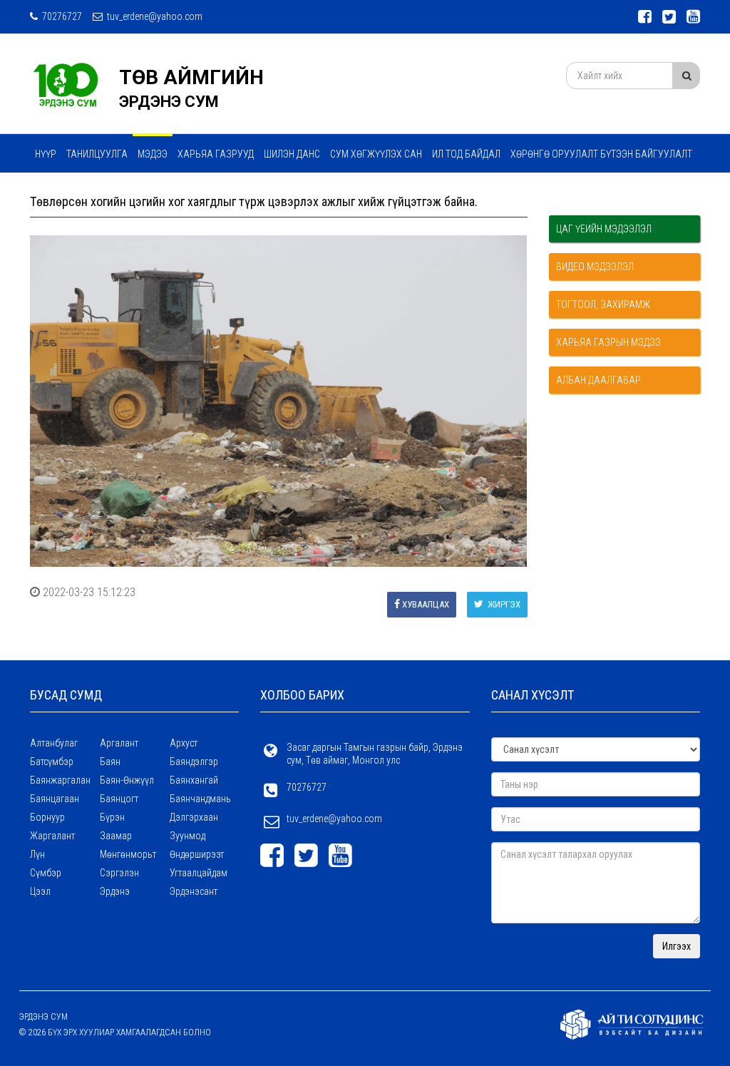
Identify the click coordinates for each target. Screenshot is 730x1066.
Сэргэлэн (119, 872)
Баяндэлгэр (194, 761)
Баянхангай (194, 780)
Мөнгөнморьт (128, 854)
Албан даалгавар (598, 380)
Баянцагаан (54, 798)
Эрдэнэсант (193, 891)
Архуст (183, 743)
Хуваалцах (425, 604)
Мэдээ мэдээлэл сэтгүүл (94, 192)
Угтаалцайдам (198, 872)
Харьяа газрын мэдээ (608, 342)
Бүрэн (112, 817)
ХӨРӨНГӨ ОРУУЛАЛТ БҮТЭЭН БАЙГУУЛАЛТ (601, 154)
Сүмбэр (45, 872)
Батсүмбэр (51, 761)
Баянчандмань (200, 798)
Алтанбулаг (54, 743)
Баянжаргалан (60, 780)
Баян (110, 761)
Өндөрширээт (197, 854)
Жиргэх (502, 604)
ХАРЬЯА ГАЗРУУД (216, 154)
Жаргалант (52, 835)
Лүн (37, 854)
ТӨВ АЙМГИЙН (191, 77)
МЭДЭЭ (153, 154)
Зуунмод (187, 835)
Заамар (116, 835)
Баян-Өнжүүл (127, 780)
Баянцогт (119, 798)
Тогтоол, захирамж (603, 304)
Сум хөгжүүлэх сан (376, 154)
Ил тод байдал (466, 154)
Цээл (40, 891)
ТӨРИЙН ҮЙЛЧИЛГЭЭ (206, 192)
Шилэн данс (292, 154)
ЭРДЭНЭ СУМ (169, 102)
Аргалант (119, 743)
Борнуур (47, 817)
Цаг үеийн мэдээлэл (604, 229)
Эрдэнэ (115, 891)
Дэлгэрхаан (194, 817)
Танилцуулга (97, 154)
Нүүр (45, 154)
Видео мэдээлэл (595, 266)
